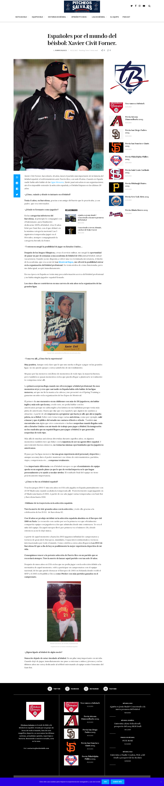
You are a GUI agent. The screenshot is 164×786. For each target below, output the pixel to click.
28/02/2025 (81, 233)
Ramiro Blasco (61, 50)
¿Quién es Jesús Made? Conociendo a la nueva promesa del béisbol (91, 217)
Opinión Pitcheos (79, 17)
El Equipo (114, 17)
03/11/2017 (74, 50)
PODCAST (126, 17)
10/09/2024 (128, 761)
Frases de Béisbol (128, 737)
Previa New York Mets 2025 (137, 197)
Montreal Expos (66, 262)
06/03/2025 (81, 223)
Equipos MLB (37, 17)
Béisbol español (127, 720)
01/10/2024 (128, 744)
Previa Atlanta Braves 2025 (136, 210)
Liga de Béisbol (98, 17)
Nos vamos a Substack (135, 104)
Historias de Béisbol (57, 17)
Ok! (105, 782)
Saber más (117, 782)
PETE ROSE (127, 740)
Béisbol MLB (127, 703)
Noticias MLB (21, 17)
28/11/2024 (128, 729)
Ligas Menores (57, 182)
